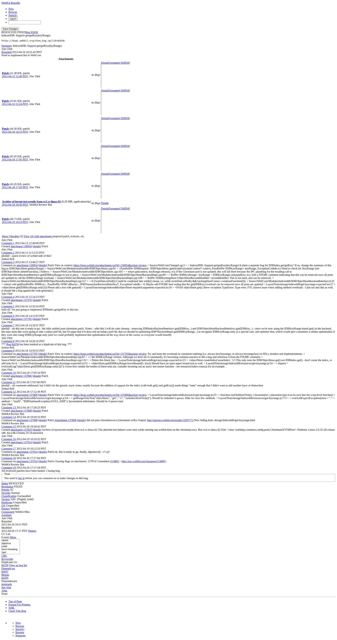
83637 (4, 571)
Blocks (5, 574)
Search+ (13, 15)
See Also (6, 587)
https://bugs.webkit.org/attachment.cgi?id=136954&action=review (110, 265)
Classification (8, 496)
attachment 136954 (21, 246)
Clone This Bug (17, 610)
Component (7, 511)
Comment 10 (8, 372)
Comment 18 (8, 458)
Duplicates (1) (9, 562)
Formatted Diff (117, 62)
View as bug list (18, 565)
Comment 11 (8, 382)
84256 (4, 565)
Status (4, 483)
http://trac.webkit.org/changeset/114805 (143, 461)
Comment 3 (7, 262)
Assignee (6, 515)
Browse (12, 12)
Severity (6, 492)
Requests (20, 635)
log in (21, 478)
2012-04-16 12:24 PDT (15, 104)
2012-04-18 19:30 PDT (15, 204)
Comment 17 (8, 448)
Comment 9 (7, 350)
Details (105, 62)
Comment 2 (7, 252)
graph (8, 584)
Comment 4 (7, 296)
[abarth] (11, 540)
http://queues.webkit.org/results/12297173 (170, 420)
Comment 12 (8, 391)
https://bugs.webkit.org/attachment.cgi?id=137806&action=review (110, 394)
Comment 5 (7, 306)
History (32, 530)
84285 (4, 577)
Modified (6, 527)
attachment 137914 (21, 442)
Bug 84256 (12, 344)
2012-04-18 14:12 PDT (15, 131)
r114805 (114, 461)
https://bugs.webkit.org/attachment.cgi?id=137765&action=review (110, 353)
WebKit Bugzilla (10, 2)
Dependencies (9, 581)
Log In (13, 18)
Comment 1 (7, 243)
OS (3, 505)
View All (29, 236)
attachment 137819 (21, 429)
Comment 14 (8, 417)
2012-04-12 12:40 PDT (15, 76)
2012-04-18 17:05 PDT (15, 159)
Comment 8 (7, 341)
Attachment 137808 (65, 420)
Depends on (8, 568)
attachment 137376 (21, 300)
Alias (4, 590)
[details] (36, 246)
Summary (6, 45)
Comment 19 (8, 467)
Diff (127, 62)
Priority (5, 489)
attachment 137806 (21, 375)
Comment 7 (7, 325)
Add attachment (43, 236)
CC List (5, 534)
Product (5, 508)
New (11, 8)
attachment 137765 (21, 319)
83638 (34, 32)
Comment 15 (8, 426)
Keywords (7, 558)
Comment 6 (7, 315)
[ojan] (11, 552)
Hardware (6, 502)
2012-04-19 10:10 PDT (15, 222)
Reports (19, 632)
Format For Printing (19, 604)
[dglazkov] (11, 543)
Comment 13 (8, 407)
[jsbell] (11, 546)
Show (13, 537)
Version (5, 499)
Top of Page (15, 601)
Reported (6, 52)
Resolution (7, 486)
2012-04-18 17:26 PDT (15, 187)
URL (4, 555)
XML (11, 607)
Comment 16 (8, 439)
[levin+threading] (11, 549)
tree (3, 584)
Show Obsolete (10, 236)
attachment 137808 (21, 410)
